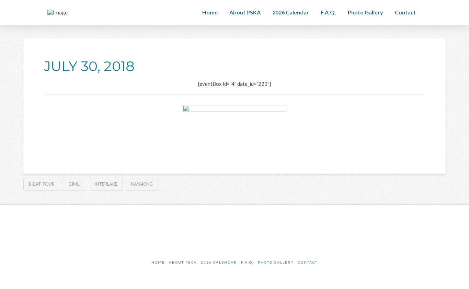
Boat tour (42, 184)
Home (158, 262)
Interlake (105, 184)
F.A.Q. (247, 262)
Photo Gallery (276, 262)
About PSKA (183, 262)
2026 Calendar (219, 262)
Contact (308, 262)
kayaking (142, 184)
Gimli (74, 184)
